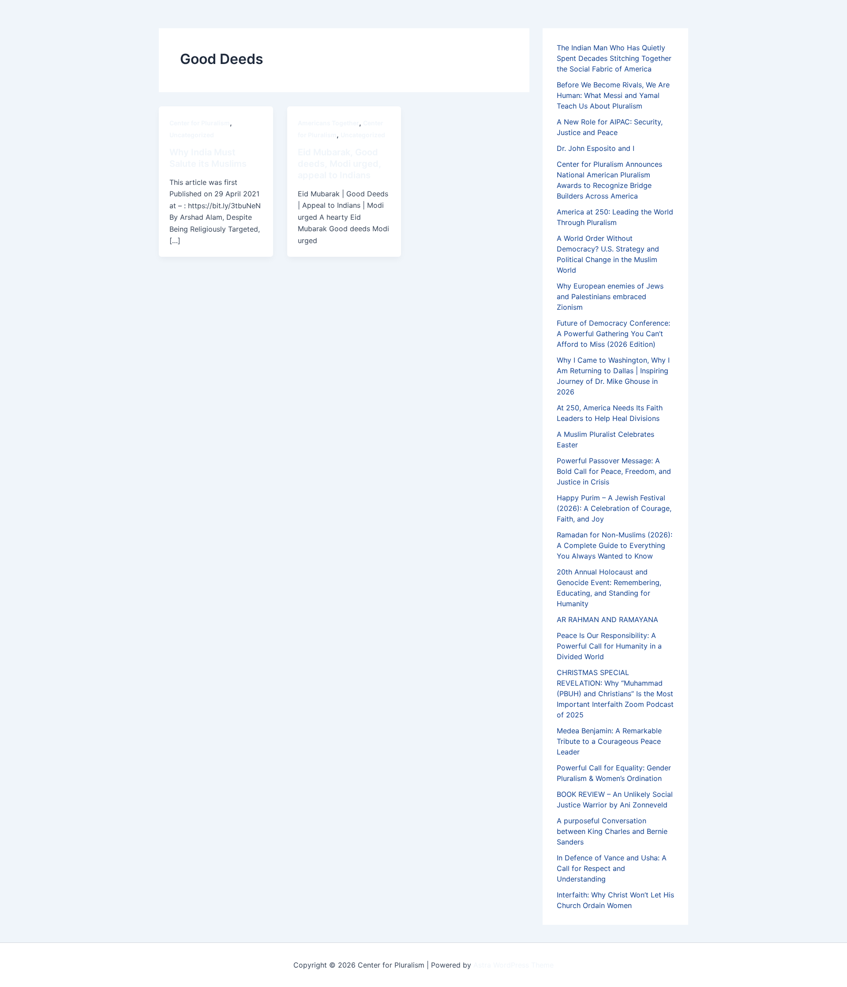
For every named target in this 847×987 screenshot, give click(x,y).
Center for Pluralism (199, 123)
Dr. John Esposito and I (595, 148)
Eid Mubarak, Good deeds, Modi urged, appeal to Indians (339, 163)
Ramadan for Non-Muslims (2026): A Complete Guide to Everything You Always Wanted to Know (614, 545)
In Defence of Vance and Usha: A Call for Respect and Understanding (612, 868)
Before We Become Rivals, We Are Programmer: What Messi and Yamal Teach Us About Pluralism (613, 95)
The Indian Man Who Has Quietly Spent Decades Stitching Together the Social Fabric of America (614, 58)
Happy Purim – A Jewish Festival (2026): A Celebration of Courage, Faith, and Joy (614, 508)
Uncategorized (191, 135)
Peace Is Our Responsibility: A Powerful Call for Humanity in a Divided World (609, 646)
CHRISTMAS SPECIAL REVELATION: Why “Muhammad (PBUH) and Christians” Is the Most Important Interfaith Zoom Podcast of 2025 (615, 693)
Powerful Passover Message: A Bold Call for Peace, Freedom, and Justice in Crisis (614, 471)
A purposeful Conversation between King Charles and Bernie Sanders (612, 831)
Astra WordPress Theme (513, 965)
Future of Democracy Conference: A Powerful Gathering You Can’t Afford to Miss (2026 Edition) (613, 334)
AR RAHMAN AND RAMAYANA (607, 619)
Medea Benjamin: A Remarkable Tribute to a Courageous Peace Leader (609, 741)
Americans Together (328, 123)
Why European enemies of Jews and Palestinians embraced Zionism (610, 296)
